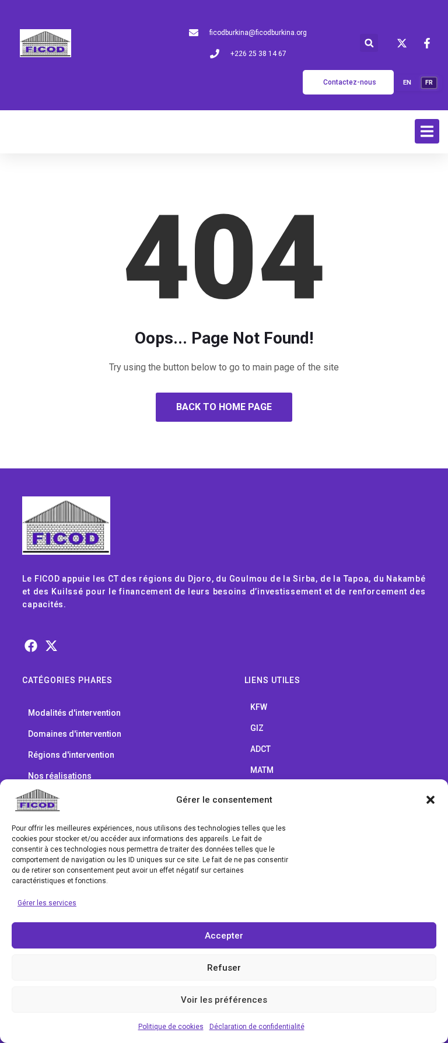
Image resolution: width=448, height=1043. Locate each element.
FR (429, 82)
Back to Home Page (224, 406)
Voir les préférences (224, 1000)
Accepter (224, 935)
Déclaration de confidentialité (256, 1027)
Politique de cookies (171, 1027)
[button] (430, 800)
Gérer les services (47, 903)
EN (407, 82)
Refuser (224, 968)
